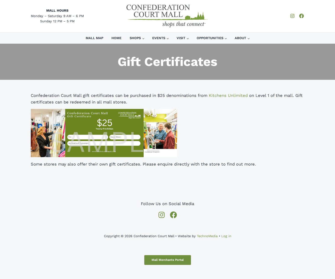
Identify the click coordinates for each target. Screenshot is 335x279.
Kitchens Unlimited (228, 95)
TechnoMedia (207, 236)
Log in (226, 236)
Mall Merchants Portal (168, 259)
